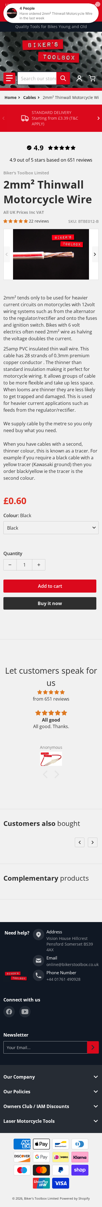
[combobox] (44, 78)
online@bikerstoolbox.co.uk (72, 964)
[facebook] (9, 1011)
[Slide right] (98, 118)
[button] (9, 78)
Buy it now (50, 603)
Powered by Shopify (75, 1198)
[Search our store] (63, 78)
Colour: (17, 515)
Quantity (12, 553)
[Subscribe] (93, 1047)
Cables (29, 97)
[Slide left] (3, 118)
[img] (51, 692)
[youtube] (25, 1011)
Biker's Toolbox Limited (41, 1198)
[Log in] (79, 78)
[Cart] (93, 78)
